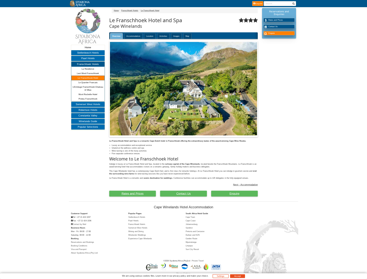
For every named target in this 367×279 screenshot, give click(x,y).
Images (176, 36)
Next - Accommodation (245, 184)
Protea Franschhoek (88, 99)
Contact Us (183, 193)
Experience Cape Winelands (140, 238)
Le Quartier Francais (87, 82)
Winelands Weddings (137, 235)
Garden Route (191, 238)
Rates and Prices (133, 193)
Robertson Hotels (88, 110)
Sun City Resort (192, 249)
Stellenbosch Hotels (88, 52)
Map (187, 36)
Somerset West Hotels (88, 104)
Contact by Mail (79, 224)
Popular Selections (88, 127)
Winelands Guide (88, 121)
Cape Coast (191, 221)
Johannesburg (191, 224)
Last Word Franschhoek (88, 73)
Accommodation (133, 36)
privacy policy (179, 276)
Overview (116, 36)
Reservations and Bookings (82, 242)
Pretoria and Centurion (195, 231)
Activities (163, 36)
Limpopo (189, 246)
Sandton (189, 228)
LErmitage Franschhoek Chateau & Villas (88, 88)
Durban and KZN (193, 235)
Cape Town (190, 217)
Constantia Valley (87, 115)
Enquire (234, 193)
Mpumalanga (191, 242)
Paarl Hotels (88, 58)
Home (88, 47)
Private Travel (198, 261)
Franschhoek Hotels (88, 64)
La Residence (88, 69)
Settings (221, 276)
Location (149, 36)
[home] (79, 3)
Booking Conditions (79, 246)
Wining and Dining (136, 231)
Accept (237, 276)
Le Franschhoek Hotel (88, 78)
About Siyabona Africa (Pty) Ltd (84, 253)
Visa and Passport (79, 249)
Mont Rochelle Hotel (88, 94)
